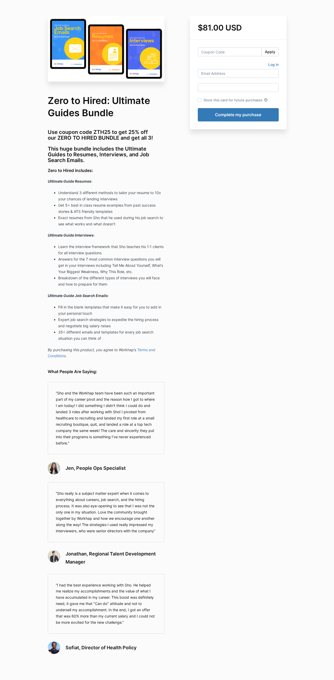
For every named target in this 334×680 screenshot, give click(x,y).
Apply (270, 52)
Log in (273, 64)
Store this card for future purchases (236, 100)
